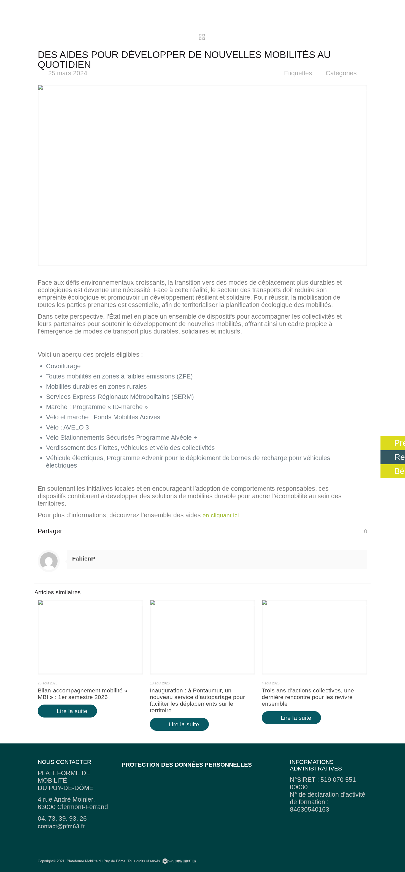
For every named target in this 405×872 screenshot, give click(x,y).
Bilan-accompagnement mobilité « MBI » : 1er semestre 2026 (83, 693)
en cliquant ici (220, 515)
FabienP (83, 558)
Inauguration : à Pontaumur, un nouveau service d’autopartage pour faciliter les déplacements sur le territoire (197, 700)
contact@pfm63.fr (61, 826)
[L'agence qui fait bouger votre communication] (179, 862)
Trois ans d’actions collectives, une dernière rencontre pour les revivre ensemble (308, 697)
